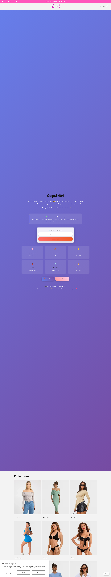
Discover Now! (55, 239)
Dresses (45, 517)
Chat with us (54, 289)
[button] (3, 6)
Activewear (18, 558)
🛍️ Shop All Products (62, 278)
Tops (16, 517)
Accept (23, 572)
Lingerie (73, 558)
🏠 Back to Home (47, 278)
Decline (38, 572)
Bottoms (73, 517)
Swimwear (46, 558)
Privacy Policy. (34, 568)
